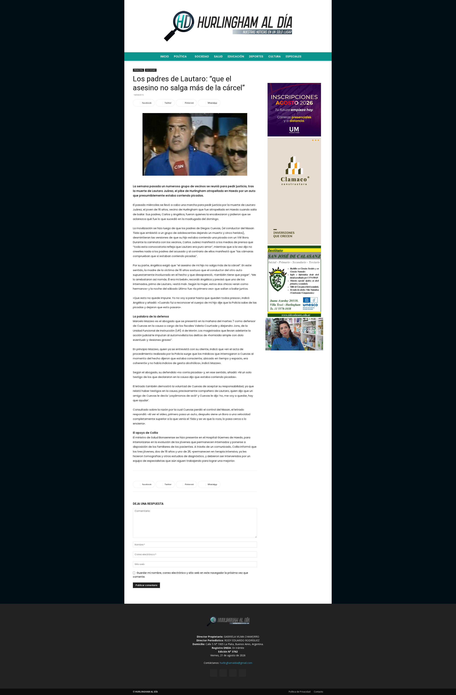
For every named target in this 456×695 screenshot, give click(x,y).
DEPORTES (256, 56)
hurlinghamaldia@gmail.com (236, 663)
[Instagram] (223, 672)
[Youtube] (242, 672)
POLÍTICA (180, 56)
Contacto (318, 691)
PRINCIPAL (138, 70)
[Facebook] (213, 672)
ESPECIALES (293, 56)
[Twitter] (232, 672)
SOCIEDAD (202, 56)
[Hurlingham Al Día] (228, 26)
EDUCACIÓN (236, 56)
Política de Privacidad (299, 691)
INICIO (164, 56)
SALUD (218, 56)
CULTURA (274, 56)
